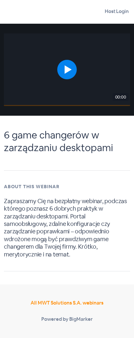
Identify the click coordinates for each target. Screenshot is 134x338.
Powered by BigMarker (67, 319)
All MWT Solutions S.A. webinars (67, 303)
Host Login (117, 11)
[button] (67, 69)
